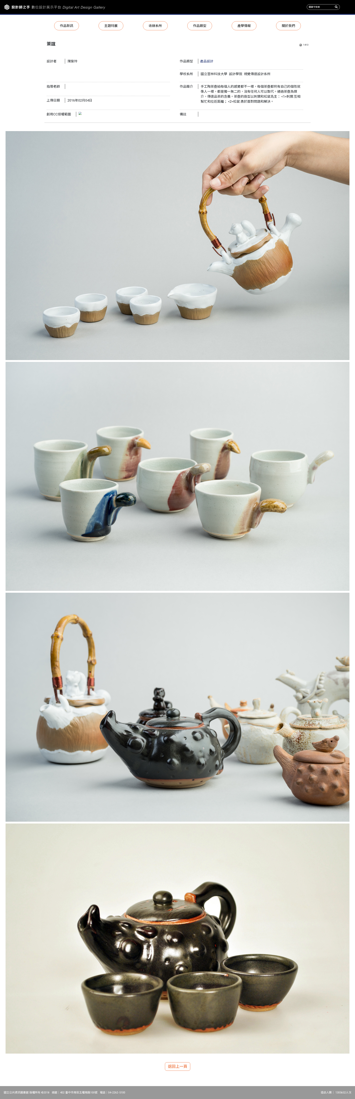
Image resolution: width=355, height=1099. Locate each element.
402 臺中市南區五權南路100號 (78, 1092)
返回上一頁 (177, 1066)
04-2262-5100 (116, 1092)
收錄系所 (155, 26)
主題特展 (111, 26)
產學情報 (244, 26)
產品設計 (206, 61)
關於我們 (288, 26)
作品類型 (199, 26)
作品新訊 (66, 26)
